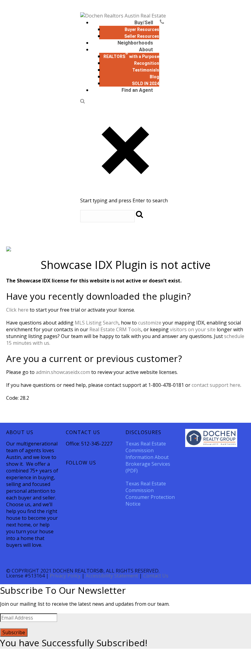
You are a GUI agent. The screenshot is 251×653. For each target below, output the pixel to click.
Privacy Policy (65, 575)
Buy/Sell (143, 22)
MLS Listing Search (96, 322)
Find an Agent (137, 90)
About (146, 49)
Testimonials (145, 70)
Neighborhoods (135, 43)
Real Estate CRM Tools (115, 329)
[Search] (82, 101)
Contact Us (155, 575)
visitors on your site (192, 329)
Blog (154, 76)
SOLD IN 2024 (145, 83)
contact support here (216, 385)
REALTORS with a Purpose (131, 56)
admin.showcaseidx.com (63, 372)
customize (149, 322)
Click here (17, 309)
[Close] (125, 193)
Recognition (146, 63)
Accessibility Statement (112, 575)
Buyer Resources (142, 29)
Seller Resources (141, 36)
